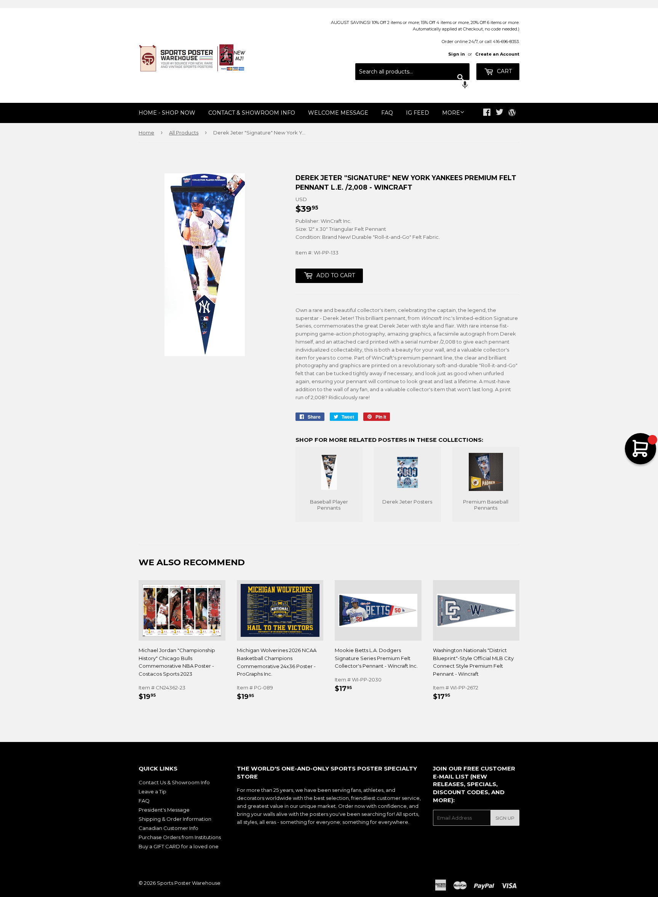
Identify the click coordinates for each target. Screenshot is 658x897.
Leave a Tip (152, 791)
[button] (412, 85)
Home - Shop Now (167, 112)
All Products (183, 133)
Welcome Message (338, 112)
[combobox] (412, 71)
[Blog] (512, 113)
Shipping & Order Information (175, 819)
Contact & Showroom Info (251, 112)
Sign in (456, 54)
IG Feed (417, 112)
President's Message (164, 810)
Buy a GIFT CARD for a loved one (179, 846)
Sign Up (504, 818)
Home (146, 133)
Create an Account (497, 54)
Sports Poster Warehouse (188, 883)
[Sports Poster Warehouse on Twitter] (499, 113)
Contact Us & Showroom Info (174, 782)
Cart (503, 71)
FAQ (387, 112)
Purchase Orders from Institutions (180, 837)
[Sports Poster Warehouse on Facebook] (487, 113)
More (451, 112)
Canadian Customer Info (168, 828)
